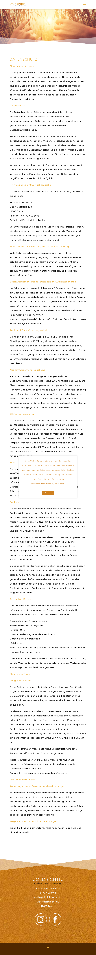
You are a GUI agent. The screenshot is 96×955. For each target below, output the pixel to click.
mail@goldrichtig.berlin (48, 897)
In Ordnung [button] (48, 493)
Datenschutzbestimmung (43, 484)
